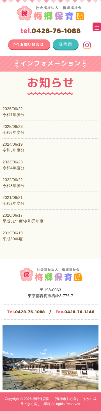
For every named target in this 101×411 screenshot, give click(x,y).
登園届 (65, 44)
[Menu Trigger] (97, 27)
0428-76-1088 (50, 31)
